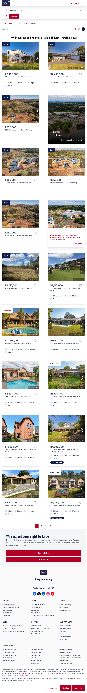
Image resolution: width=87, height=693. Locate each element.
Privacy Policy (43, 553)
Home (4, 23)
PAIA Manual (43, 559)
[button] (18, 10)
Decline (66, 688)
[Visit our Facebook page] (34, 594)
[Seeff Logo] (6, 3)
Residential (13, 23)
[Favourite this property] (35, 74)
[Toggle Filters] (6, 16)
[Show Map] (83, 29)
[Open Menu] (83, 3)
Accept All (78, 688)
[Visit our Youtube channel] (52, 594)
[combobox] (33, 11)
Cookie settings (50, 688)
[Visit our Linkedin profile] (43, 594)
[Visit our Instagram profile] (48, 594)
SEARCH (14, 16)
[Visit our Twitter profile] (39, 594)
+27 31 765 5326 (72, 3)
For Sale (24, 23)
